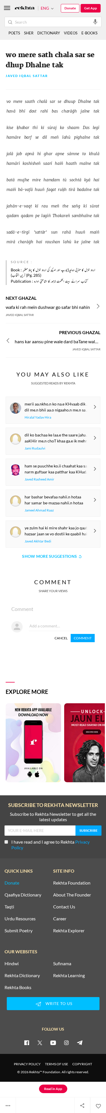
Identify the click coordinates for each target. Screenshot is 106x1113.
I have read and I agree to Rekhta (50, 844)
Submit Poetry (19, 930)
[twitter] (39, 1042)
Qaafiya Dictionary (23, 895)
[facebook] (26, 1042)
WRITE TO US (59, 1003)
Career (59, 918)
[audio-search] (95, 21)
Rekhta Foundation (71, 883)
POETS (14, 33)
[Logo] (25, 8)
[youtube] (53, 1042)
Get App (90, 8)
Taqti (9, 906)
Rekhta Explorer (69, 930)
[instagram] (66, 1042)
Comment (83, 638)
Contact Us (64, 906)
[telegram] (79, 1042)
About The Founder (72, 895)
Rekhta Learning (69, 975)
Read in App (53, 1089)
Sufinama (62, 963)
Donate (70, 8)
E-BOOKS (89, 33)
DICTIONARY (48, 33)
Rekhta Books (18, 987)
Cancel (61, 638)
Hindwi (12, 963)
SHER (28, 33)
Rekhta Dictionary (22, 975)
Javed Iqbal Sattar (27, 76)
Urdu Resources (20, 918)
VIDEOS (70, 33)
